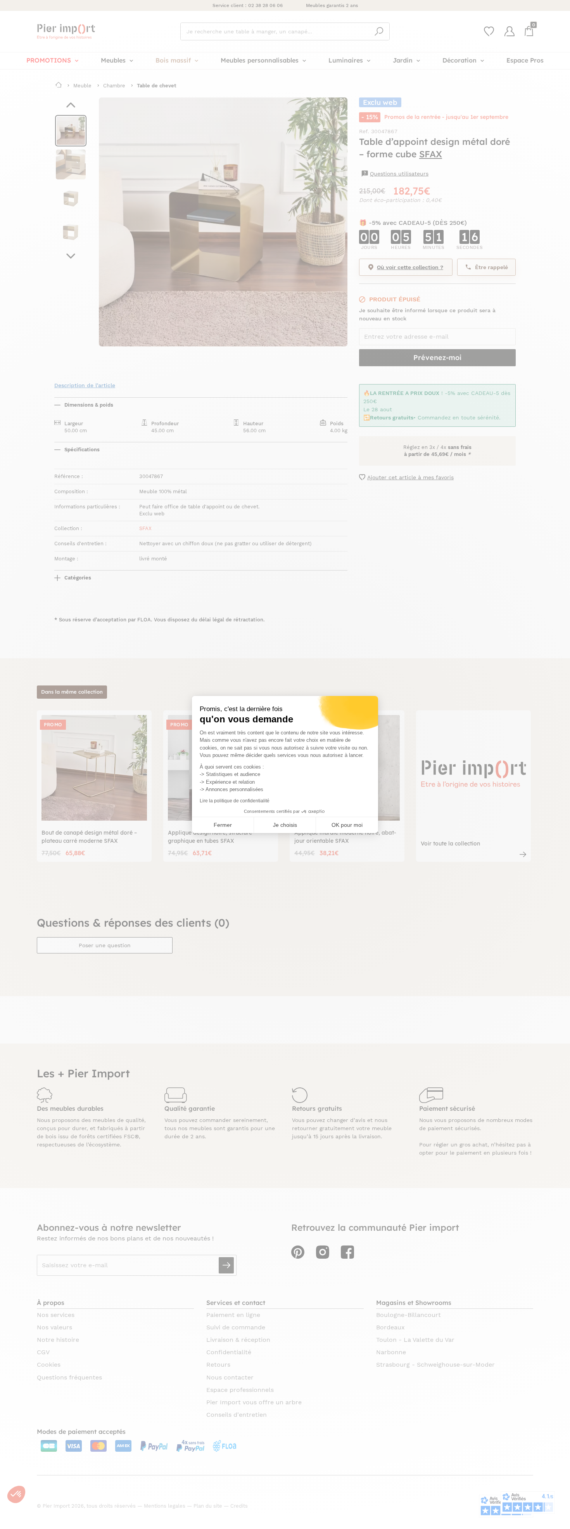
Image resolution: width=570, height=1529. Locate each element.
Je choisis (285, 825)
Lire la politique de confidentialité (234, 801)
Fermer (223, 825)
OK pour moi (347, 825)
